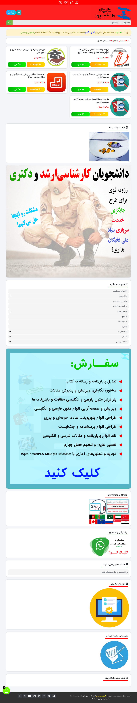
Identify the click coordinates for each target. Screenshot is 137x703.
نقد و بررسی (120, 341)
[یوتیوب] (29, 696)
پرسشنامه (121, 311)
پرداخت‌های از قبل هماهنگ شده (115, 572)
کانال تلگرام (90, 32)
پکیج (123, 316)
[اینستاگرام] (44, 696)
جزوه (123, 326)
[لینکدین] (39, 696)
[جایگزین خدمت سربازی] (68, 221)
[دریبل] (34, 696)
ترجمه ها (121, 321)
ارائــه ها (122, 296)
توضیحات (97, 64)
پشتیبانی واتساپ (28, 32)
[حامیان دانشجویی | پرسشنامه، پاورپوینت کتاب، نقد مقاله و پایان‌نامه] (111, 12)
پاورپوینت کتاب (119, 306)
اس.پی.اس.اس (119, 301)
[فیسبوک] (20, 696)
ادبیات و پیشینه (119, 291)
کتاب (123, 336)
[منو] (18, 12)
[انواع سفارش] (68, 419)
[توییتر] (24, 696)
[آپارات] (53, 696)
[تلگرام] (48, 696)
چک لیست (121, 331)
